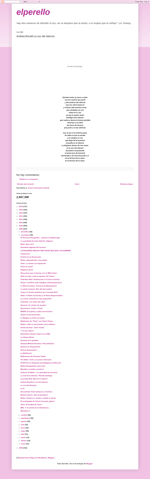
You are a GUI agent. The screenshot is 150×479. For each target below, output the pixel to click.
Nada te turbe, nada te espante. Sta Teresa (37, 276)
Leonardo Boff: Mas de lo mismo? (34, 379)
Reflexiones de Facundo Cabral (33, 356)
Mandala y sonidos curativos (32, 369)
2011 (21, 222)
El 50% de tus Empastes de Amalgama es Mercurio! (41, 363)
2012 (21, 219)
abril (23, 434)
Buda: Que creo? (27, 244)
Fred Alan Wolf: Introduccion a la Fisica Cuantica (40, 279)
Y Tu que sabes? (27, 331)
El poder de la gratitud (29, 340)
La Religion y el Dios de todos (33, 318)
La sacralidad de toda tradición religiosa (37, 241)
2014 (21, 213)
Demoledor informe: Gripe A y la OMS (35, 334)
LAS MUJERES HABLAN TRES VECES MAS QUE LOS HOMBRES (46, 251)
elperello (33, 12)
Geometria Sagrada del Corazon (33, 247)
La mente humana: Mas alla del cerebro (36, 289)
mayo (23, 431)
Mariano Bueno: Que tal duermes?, (34, 395)
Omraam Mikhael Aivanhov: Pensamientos (37, 343)
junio (23, 428)
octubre (24, 415)
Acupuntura (25, 254)
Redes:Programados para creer (33, 366)
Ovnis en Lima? (27, 267)
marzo (23, 437)
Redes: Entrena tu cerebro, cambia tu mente (38, 398)
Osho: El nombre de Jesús (31, 404)
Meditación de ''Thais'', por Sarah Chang (37, 321)
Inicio (77, 184)
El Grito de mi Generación (31, 257)
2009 (21, 229)
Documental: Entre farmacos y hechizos (36, 392)
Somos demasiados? (29, 350)
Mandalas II (25, 411)
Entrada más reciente (25, 184)
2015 (21, 210)
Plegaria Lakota (27, 270)
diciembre (25, 232)
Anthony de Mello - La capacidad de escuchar (39, 372)
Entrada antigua (126, 184)
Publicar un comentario (28, 179)
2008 (21, 448)
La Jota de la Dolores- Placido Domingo (36, 376)
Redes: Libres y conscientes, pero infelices (38, 324)
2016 (21, 206)
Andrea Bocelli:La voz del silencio (34, 382)
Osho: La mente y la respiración (33, 263)
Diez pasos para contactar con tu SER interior (39, 273)
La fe (22, 388)
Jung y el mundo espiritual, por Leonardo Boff (39, 292)
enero (23, 444)
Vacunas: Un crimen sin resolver (33, 305)
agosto (24, 421)
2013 (21, 216)
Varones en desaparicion (30, 347)
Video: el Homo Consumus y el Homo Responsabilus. (42, 295)
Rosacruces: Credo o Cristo (32, 308)
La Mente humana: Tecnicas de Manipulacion (39, 286)
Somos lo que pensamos (30, 315)
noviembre (25, 235)
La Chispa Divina (27, 337)
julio (23, 425)
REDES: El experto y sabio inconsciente (36, 311)
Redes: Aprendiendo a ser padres (34, 260)
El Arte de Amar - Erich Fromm (32, 327)
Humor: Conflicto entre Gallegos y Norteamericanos (41, 282)
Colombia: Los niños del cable (33, 302)
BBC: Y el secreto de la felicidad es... (35, 408)
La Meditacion (26, 353)
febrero (24, 441)
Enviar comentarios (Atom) (38, 188)
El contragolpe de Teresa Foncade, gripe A (37, 401)
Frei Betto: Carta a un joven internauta (36, 360)
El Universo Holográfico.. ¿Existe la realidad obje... (41, 238)
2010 (21, 226)
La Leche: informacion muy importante (36, 299)
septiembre (25, 418)
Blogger (89, 464)
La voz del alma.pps (28, 385)
